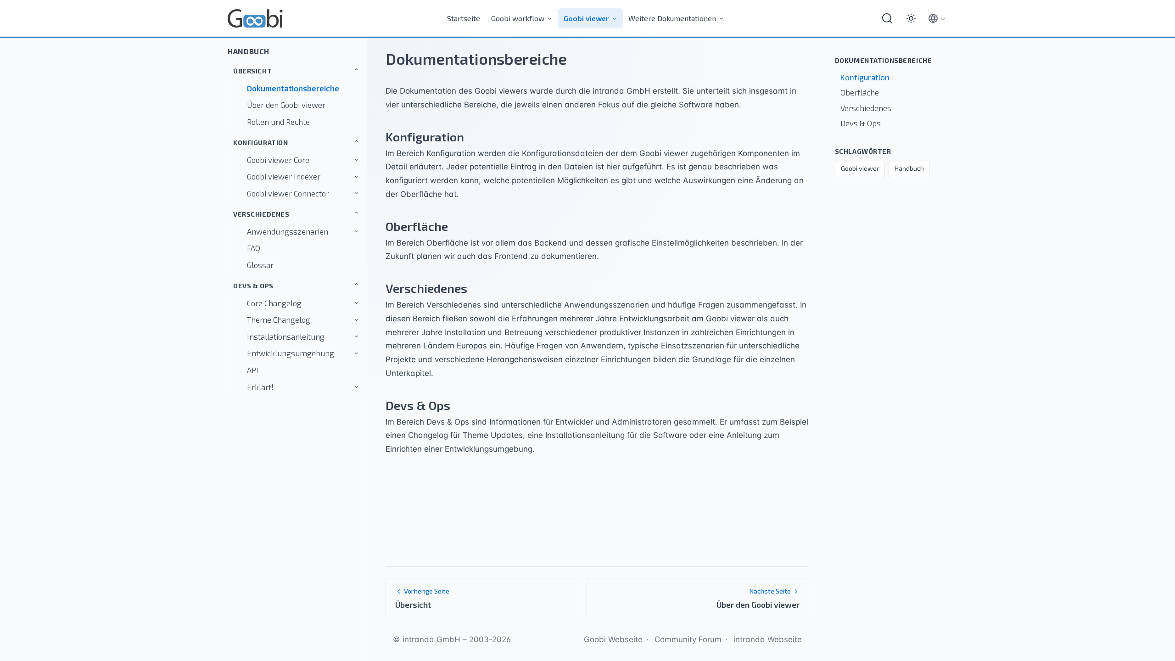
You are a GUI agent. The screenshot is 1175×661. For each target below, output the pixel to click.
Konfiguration (260, 142)
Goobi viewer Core (278, 159)
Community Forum (688, 639)
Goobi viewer (586, 18)
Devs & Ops (253, 286)
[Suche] (887, 18)
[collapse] (316, 69)
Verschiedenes (261, 214)
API (252, 370)
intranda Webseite (767, 639)
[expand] (338, 160)
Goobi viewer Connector (288, 193)
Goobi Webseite (613, 639)
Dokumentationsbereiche (293, 88)
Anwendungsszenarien (287, 231)
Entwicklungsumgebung (290, 353)
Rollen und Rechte (278, 121)
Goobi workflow (517, 18)
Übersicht (252, 71)
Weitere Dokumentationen (672, 18)
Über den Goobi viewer (286, 104)
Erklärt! (260, 387)
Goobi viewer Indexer (283, 176)
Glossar (260, 264)
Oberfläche (859, 92)
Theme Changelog (278, 319)
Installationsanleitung (286, 336)
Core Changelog (274, 303)
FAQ (253, 247)
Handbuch (248, 51)
